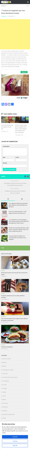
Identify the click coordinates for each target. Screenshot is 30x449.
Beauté (4, 366)
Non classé (5, 403)
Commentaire (6, 146)
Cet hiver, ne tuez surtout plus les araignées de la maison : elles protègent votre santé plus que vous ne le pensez (21, 128)
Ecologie (5, 388)
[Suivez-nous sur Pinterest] (28, 176)
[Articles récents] (8, 199)
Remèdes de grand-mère (9, 414)
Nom (4, 157)
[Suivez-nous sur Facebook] (25, 176)
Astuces (3, 6)
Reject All (15, 445)
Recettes (5, 410)
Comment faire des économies (10, 377)
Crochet (5, 384)
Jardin (4, 396)
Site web (5, 163)
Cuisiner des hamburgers (7, 347)
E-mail (17, 157)
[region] (15, 435)
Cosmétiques (6, 381)
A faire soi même (7, 358)
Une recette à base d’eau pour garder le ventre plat (7, 127)
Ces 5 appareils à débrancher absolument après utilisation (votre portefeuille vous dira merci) (18, 205)
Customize (15, 441)
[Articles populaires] (22, 199)
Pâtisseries (3, 316)
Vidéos (4, 418)
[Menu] (28, 2)
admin (4, 16)
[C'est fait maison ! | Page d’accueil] (7, 2)
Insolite (4, 392)
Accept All (15, 436)
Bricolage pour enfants (8, 370)
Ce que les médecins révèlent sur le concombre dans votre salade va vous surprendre (17, 237)
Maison (4, 399)
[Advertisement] (15, 34)
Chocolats (5, 373)
